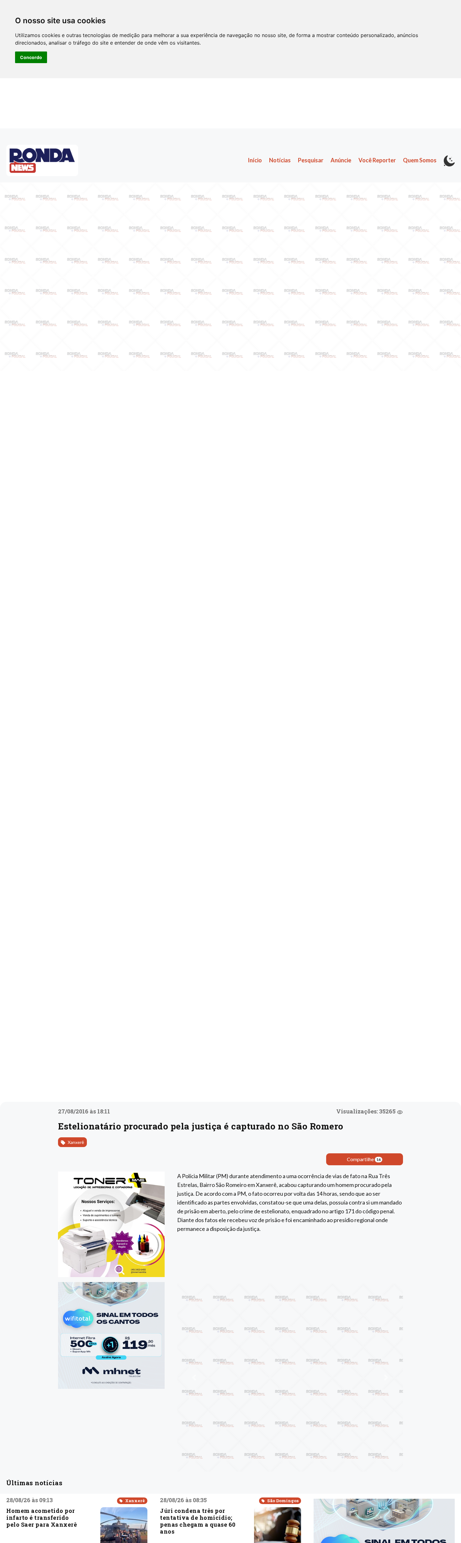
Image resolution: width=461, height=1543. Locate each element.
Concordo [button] (31, 57)
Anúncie (341, 160)
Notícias (280, 160)
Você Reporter (377, 160)
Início (255, 160)
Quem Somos (420, 160)
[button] (194, 1377)
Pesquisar (310, 160)
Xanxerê (75, 1142)
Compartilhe (364, 1159)
